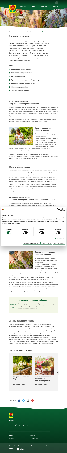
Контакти (11, 438)
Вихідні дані (12, 445)
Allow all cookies (59, 243)
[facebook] (19, 400)
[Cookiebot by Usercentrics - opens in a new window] (58, 209)
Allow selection (47, 243)
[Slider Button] (56, 372)
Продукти (23, 6)
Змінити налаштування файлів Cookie (40, 445)
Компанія (44, 6)
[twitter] (23, 400)
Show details (58, 238)
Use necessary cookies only (31, 243)
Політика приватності (23, 445)
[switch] (25, 232)
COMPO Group (34, 438)
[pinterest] (32, 400)
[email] (28, 400)
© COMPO (11, 449)
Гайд (33, 6)
